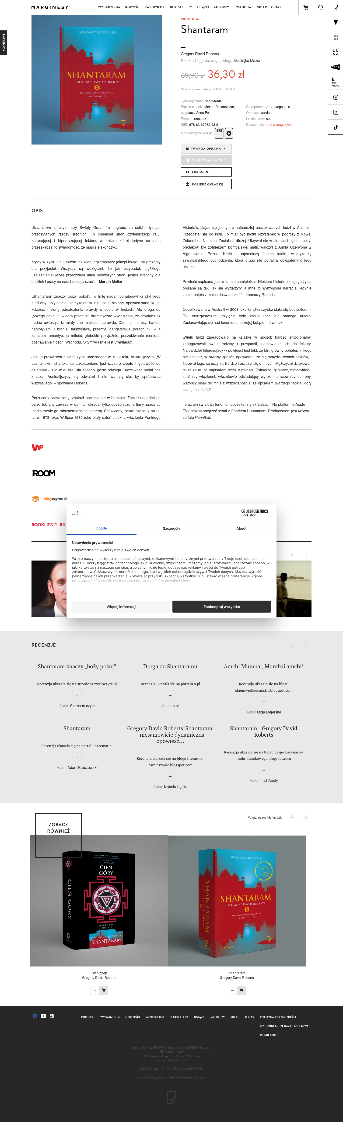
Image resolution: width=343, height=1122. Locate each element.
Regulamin (268, 1035)
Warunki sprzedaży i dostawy (284, 1026)
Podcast (88, 1017)
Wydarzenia (109, 7)
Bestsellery (181, 7)
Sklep (262, 7)
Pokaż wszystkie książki (265, 817)
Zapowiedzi (155, 7)
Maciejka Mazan (247, 60)
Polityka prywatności (278, 1017)
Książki (202, 7)
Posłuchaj (243, 7)
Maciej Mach (158, 1077)
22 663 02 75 (177, 1060)
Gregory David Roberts (200, 53)
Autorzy (221, 7)
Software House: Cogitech (187, 1077)
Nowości (133, 7)
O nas (276, 7)
